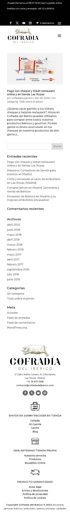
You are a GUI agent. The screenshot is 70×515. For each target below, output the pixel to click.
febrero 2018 (15, 249)
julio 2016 (13, 274)
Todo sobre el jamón (31, 101)
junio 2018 (13, 229)
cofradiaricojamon (22, 98)
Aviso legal (35, 486)
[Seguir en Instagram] (30, 23)
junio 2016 (13, 279)
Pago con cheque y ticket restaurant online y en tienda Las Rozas (31, 92)
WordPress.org (17, 327)
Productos (35, 459)
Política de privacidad (35, 494)
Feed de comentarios (21, 322)
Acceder (12, 312)
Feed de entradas (18, 317)
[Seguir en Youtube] (23, 23)
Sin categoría (15, 293)
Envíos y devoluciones (35, 490)
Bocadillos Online (35, 462)
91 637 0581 (37, 381)
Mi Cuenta (35, 424)
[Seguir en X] (17, 23)
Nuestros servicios (35, 455)
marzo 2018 (14, 244)
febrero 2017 (15, 264)
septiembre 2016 (18, 269)
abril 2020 (13, 224)
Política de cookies (35, 497)
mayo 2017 (14, 254)
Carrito (35, 427)
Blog (35, 431)
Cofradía (35, 420)
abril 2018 (13, 239)
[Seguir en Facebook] (10, 23)
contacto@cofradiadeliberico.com (35, 385)
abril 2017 (13, 259)
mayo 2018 (14, 234)
